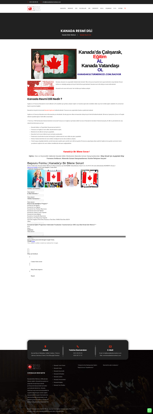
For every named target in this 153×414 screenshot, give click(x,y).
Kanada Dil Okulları (59, 374)
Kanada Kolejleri (58, 382)
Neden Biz (70, 8)
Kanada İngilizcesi (49, 110)
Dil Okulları (82, 8)
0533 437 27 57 (77, 355)
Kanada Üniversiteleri (60, 379)
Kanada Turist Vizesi (59, 365)
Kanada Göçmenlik (59, 371)
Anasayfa (63, 8)
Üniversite (95, 8)
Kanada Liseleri (58, 376)
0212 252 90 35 (33, 2)
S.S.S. (114, 8)
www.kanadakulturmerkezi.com (112, 355)
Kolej (102, 8)
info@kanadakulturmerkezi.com (52, 2)
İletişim (120, 8)
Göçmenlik (108, 8)
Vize (76, 8)
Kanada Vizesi (58, 368)
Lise (89, 8)
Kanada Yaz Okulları (59, 385)
